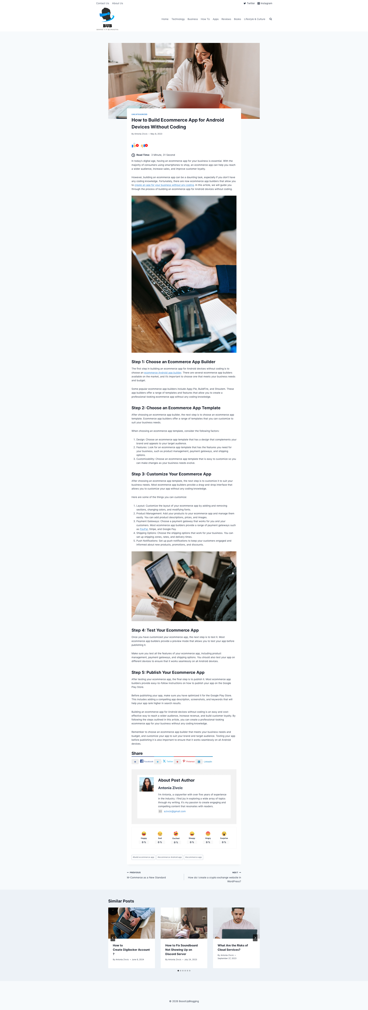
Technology (178, 19)
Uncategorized (139, 114)
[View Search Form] (270, 19)
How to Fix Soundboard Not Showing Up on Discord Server (181, 950)
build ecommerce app (143, 857)
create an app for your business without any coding (164, 185)
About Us (117, 3)
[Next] (255, 937)
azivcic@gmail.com (175, 811)
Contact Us (102, 3)
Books (237, 19)
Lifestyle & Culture (254, 19)
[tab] (178, 970)
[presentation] (131, 923)
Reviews (226, 19)
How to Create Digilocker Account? (131, 950)
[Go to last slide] (113, 937)
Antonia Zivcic (141, 134)
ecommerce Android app (170, 857)
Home (165, 19)
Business (193, 19)
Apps (216, 19)
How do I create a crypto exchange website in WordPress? (214, 877)
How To (205, 19)
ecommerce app (193, 857)
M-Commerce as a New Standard (146, 875)
